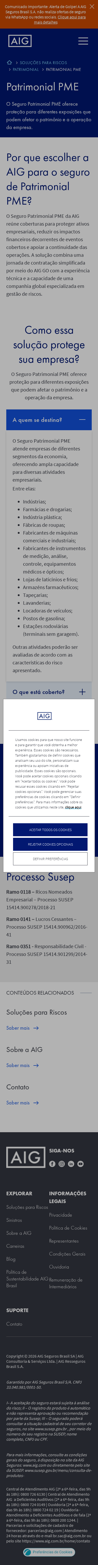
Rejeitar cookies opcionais (50, 844)
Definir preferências (50, 858)
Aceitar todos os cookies (50, 829)
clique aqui (73, 807)
